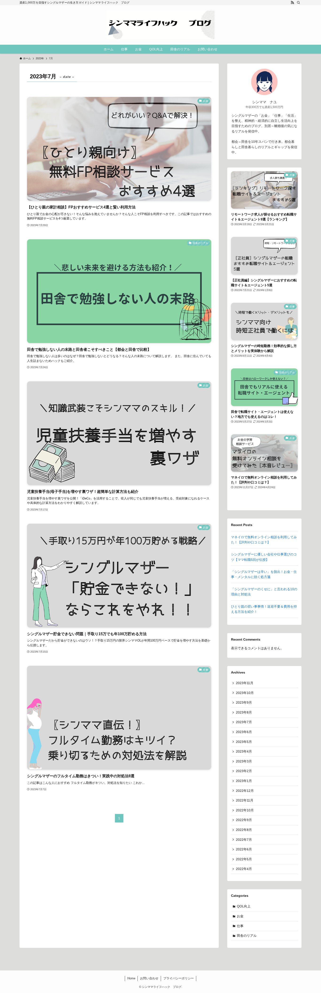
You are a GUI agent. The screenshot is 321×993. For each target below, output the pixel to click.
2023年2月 (244, 771)
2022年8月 (244, 830)
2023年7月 (244, 722)
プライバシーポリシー (178, 978)
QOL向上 (244, 906)
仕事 (240, 926)
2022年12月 (245, 791)
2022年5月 (244, 859)
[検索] (298, 2)
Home (131, 978)
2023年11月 (244, 683)
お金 (240, 916)
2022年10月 (245, 810)
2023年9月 (244, 702)
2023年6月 (244, 732)
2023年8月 (244, 712)
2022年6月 (244, 849)
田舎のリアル (247, 935)
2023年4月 (244, 751)
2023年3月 (244, 761)
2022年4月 (244, 869)
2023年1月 (244, 781)
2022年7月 (244, 839)
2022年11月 (244, 800)
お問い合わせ (149, 978)
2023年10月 (245, 693)
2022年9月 (244, 820)
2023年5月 (244, 742)
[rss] (292, 2)
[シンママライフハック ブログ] (160, 25)
